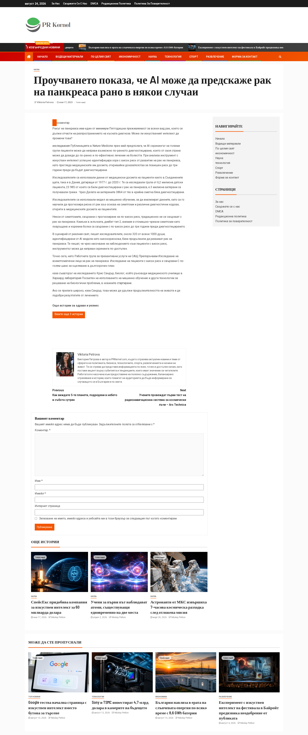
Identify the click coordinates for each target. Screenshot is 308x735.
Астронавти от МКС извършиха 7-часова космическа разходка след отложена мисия (178, 607)
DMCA (94, 3)
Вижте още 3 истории (69, 314)
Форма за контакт (245, 56)
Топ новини (34, 697)
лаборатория (73, 278)
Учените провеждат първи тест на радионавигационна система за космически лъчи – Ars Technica (155, 398)
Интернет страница (47, 506)
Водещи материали (69, 56)
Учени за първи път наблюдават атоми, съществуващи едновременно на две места (119, 607)
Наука (152, 56)
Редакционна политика (116, 3)
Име (39, 481)
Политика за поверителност (152, 3)
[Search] (280, 56)
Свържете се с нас (75, 3)
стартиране (124, 283)
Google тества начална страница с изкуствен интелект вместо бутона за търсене (57, 707)
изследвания (61, 145)
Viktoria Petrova (45, 102)
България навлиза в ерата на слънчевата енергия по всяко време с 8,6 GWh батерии (110, 47)
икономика (161, 697)
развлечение (225, 697)
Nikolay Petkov (58, 617)
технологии (98, 697)
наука (37, 70)
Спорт (193, 56)
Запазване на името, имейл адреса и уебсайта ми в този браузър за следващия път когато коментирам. (108, 518)
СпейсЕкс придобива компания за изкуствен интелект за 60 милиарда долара (59, 607)
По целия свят (101, 56)
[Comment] (54, 122)
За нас (56, 3)
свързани (170, 261)
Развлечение (215, 56)
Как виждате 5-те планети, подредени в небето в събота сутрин (84, 395)
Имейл (40, 493)
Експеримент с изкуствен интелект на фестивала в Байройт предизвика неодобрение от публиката (228, 47)
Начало (42, 56)
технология (173, 56)
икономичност (130, 56)
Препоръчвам (148, 256)
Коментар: (42, 430)
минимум (102, 128)
